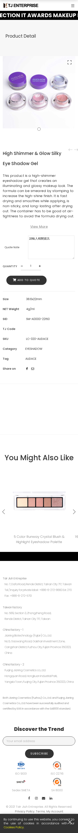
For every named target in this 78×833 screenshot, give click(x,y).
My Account (54, 811)
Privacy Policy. (25, 811)
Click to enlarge (69, 62)
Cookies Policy (14, 827)
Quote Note (12, 247)
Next (74, 511)
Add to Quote (28, 280)
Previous (3, 511)
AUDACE (30, 359)
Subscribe (39, 753)
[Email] (32, 369)
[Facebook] (27, 369)
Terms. (41, 811)
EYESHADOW (33, 349)
